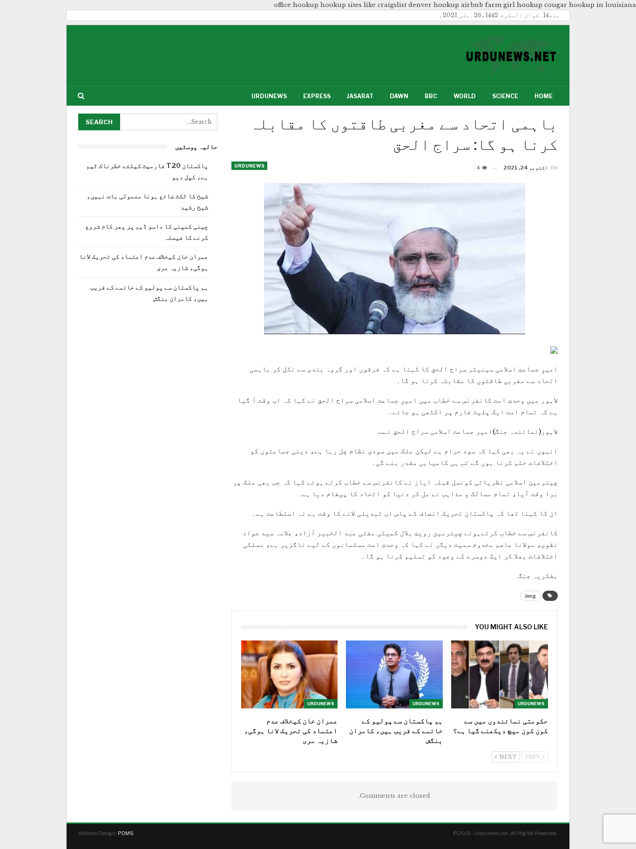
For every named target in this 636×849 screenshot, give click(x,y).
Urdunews (269, 96)
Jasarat (360, 96)
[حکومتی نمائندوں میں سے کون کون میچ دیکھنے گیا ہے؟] (499, 674)
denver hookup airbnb (445, 5)
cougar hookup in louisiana (590, 5)
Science (505, 96)
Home (544, 96)
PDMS (126, 833)
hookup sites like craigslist (363, 5)
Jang (530, 596)
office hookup (296, 5)
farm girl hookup (513, 5)
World (464, 96)
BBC (431, 96)
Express (317, 96)
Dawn (399, 96)
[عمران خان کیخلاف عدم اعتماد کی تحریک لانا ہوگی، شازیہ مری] (289, 674)
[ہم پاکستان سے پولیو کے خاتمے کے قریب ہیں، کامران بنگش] (394, 674)
